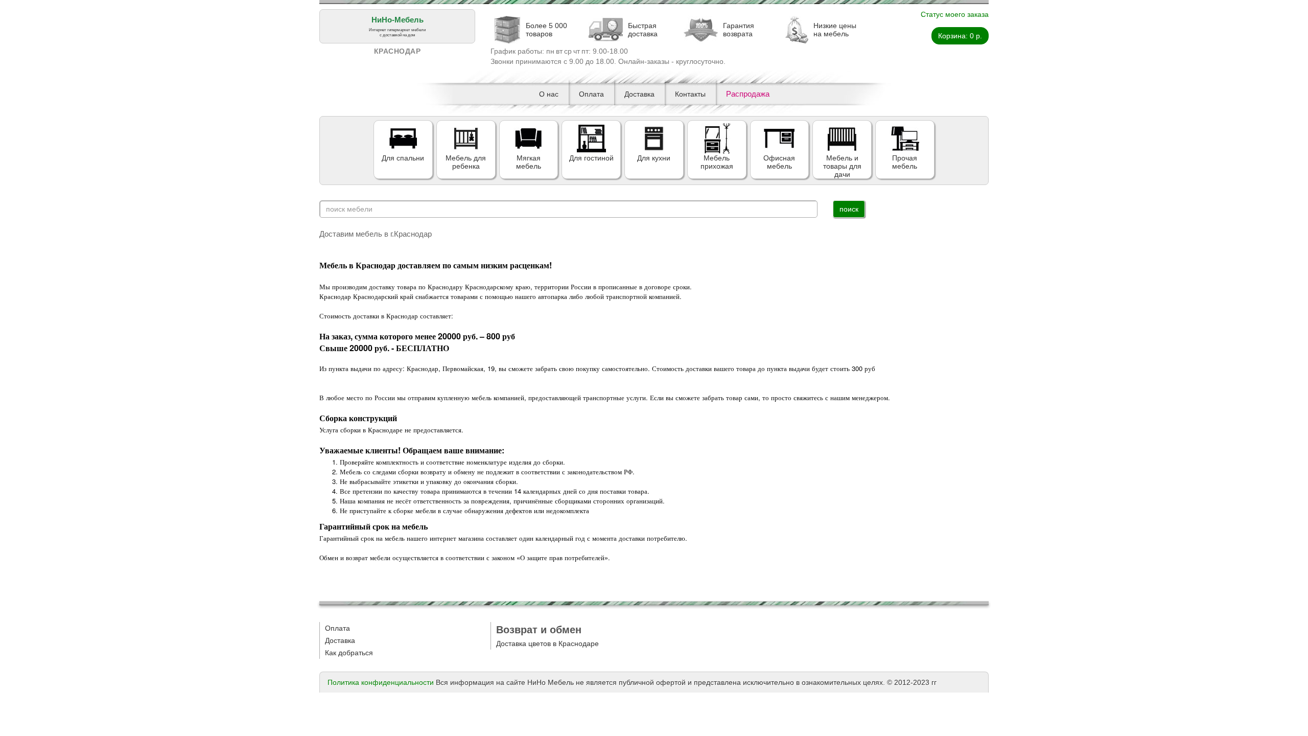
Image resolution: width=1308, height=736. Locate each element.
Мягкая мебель (528, 162)
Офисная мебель (779, 162)
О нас (548, 94)
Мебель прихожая (716, 162)
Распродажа (747, 93)
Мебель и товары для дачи (842, 166)
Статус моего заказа (955, 14)
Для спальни (403, 158)
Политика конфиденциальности (381, 682)
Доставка (639, 94)
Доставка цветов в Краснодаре (547, 643)
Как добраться (349, 653)
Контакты (690, 94)
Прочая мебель (904, 162)
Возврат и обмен (538, 629)
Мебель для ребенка (466, 162)
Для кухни (653, 158)
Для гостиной (591, 158)
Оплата (591, 94)
